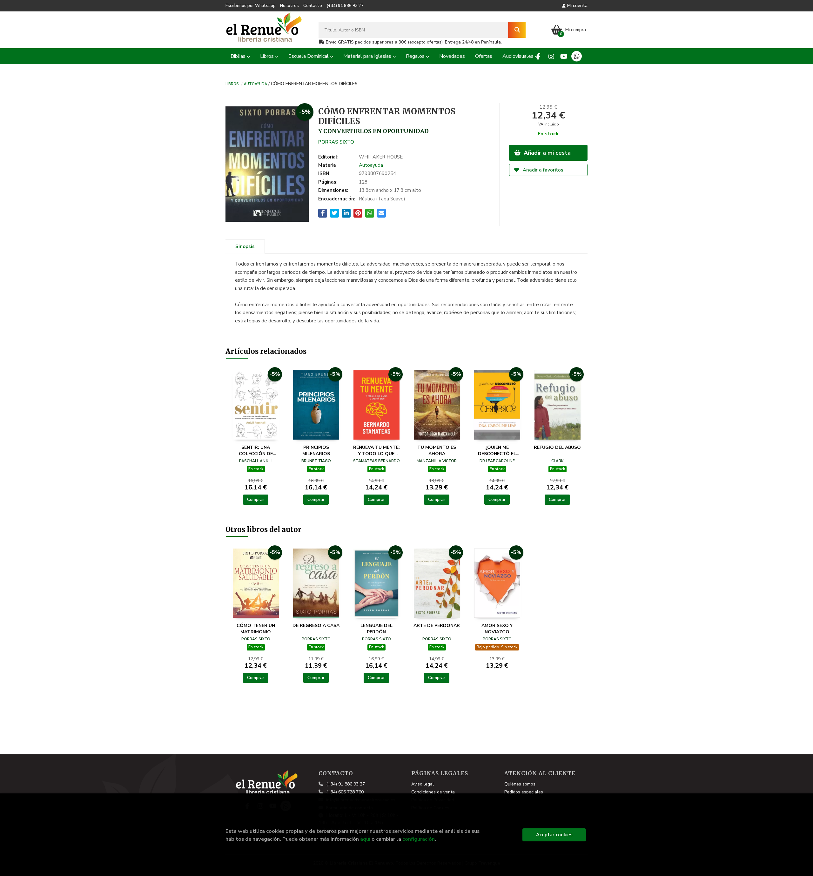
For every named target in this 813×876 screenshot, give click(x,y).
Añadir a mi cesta (546, 153)
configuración (418, 839)
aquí (365, 839)
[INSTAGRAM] (551, 56)
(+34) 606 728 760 (345, 792)
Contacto (312, 6)
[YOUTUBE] (564, 56)
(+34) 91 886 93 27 (345, 6)
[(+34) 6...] (576, 56)
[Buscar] (517, 30)
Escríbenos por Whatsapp (250, 6)
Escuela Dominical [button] (309, 56)
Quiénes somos (519, 784)
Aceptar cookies (554, 835)
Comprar (255, 499)
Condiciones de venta (433, 792)
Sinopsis (245, 246)
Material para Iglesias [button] (368, 56)
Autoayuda (255, 83)
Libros (232, 83)
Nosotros (289, 6)
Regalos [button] (416, 56)
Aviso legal (422, 784)
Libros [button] (267, 56)
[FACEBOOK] (538, 56)
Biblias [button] (239, 56)
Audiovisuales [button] (518, 56)
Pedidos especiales (523, 792)
